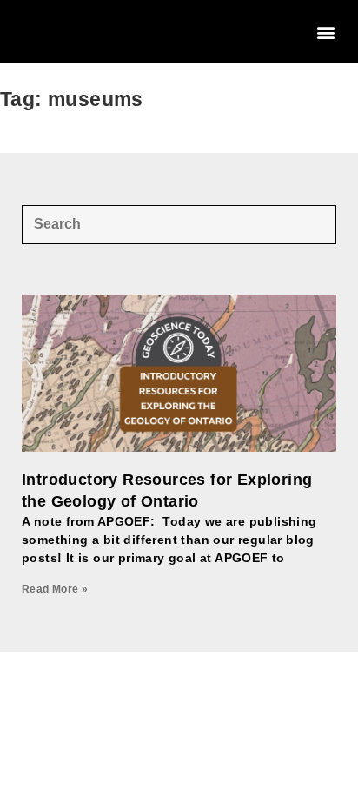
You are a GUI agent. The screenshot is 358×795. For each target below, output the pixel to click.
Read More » (55, 589)
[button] (326, 31)
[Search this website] (179, 222)
